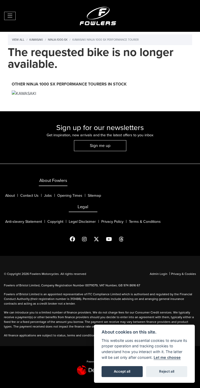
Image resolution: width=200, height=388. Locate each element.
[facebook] (76, 239)
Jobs (48, 195)
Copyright (55, 221)
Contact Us (29, 195)
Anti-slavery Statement (23, 221)
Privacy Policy (112, 221)
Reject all (166, 371)
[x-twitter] (99, 239)
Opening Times (69, 195)
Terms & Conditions (145, 221)
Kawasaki (36, 40)
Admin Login (158, 274)
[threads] (124, 239)
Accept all (122, 371)
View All (18, 40)
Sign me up (100, 146)
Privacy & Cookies (183, 274)
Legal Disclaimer (82, 221)
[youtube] (112, 239)
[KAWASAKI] (24, 94)
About (10, 195)
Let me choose (167, 357)
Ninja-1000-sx (57, 40)
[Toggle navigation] (10, 16)
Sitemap (94, 195)
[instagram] (87, 239)
